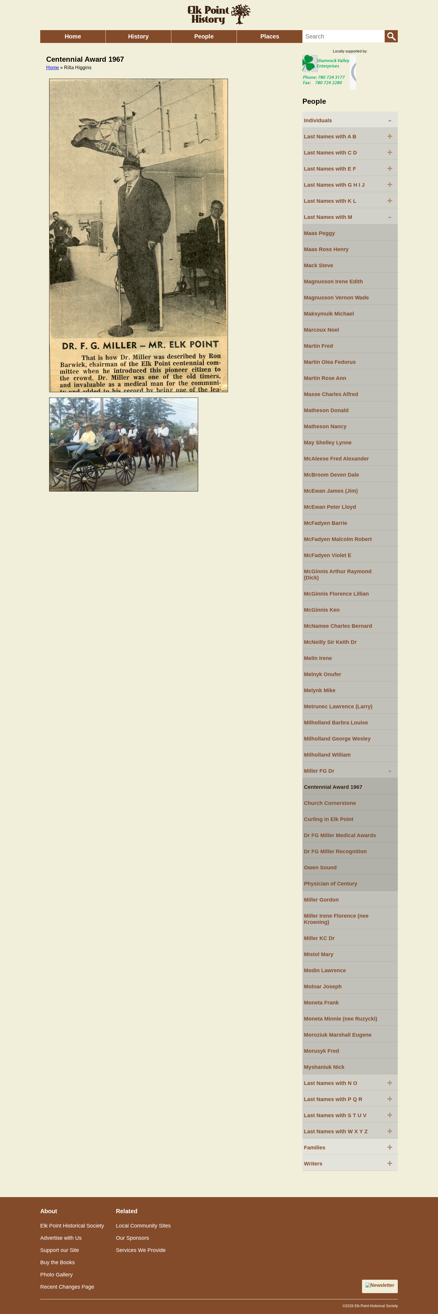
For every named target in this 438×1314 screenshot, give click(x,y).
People (204, 36)
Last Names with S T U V (348, 1114)
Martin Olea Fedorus (330, 362)
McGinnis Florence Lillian (336, 594)
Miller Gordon (321, 900)
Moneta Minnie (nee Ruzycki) (340, 1019)
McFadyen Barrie (325, 523)
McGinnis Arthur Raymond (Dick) (338, 574)
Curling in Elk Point (328, 819)
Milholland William (327, 755)
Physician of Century (330, 884)
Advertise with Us (61, 1238)
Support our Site (59, 1250)
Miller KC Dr (319, 938)
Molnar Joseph (323, 987)
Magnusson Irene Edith (333, 282)
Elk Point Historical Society (72, 1226)
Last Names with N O (348, 1082)
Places (269, 36)
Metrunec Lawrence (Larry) (338, 706)
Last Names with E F (348, 168)
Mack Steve (318, 265)
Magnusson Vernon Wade (336, 298)
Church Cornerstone (330, 803)
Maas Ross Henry (326, 249)
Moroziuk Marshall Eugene (338, 1035)
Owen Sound (320, 868)
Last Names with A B (348, 136)
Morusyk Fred (321, 1051)
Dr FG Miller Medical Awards (340, 835)
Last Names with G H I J (348, 184)
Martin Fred (318, 346)
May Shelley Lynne (328, 443)
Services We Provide (141, 1250)
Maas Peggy (319, 233)
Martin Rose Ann (325, 378)
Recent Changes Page (67, 1287)
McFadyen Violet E (327, 555)
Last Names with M (348, 216)
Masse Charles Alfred (331, 394)
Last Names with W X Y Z (348, 1131)
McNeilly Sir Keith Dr (330, 642)
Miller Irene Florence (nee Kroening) (336, 919)
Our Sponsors (132, 1238)
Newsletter (382, 1285)
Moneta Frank (321, 1003)
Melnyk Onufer (322, 674)
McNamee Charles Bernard (338, 626)
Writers (348, 1163)
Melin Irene (318, 658)
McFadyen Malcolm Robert (338, 539)
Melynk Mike (320, 690)
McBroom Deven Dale (331, 475)
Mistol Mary (318, 954)
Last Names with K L (348, 200)
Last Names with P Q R (348, 1098)
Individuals (348, 120)
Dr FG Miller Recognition (335, 851)
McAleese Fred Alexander (336, 459)
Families (348, 1147)
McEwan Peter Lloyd (330, 507)
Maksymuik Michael (329, 314)
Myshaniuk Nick (324, 1067)
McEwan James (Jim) (331, 491)
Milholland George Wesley (337, 739)
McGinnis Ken (322, 610)
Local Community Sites (143, 1226)
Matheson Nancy (325, 426)
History (138, 36)
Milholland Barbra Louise (336, 723)
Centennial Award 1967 (333, 787)
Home (73, 36)
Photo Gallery (56, 1275)
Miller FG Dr (348, 770)
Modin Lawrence (325, 970)
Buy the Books (57, 1262)
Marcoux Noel (321, 330)
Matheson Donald (326, 410)
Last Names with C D (348, 152)
